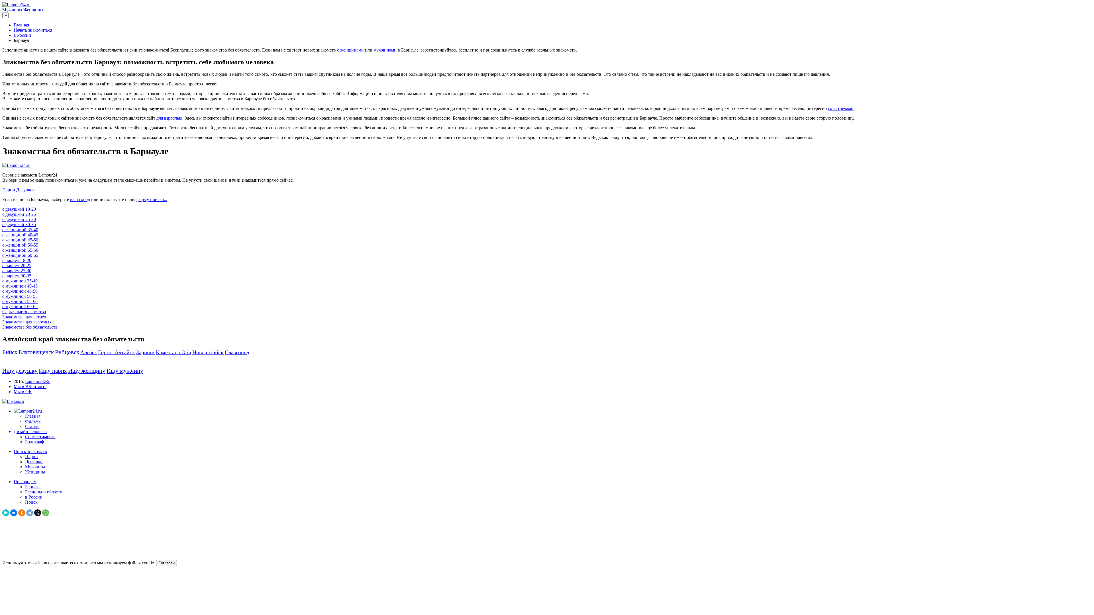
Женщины (33, 9)
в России (22, 35)
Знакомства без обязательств (30, 327)
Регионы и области (43, 491)
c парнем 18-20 (16, 260)
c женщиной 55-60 (20, 250)
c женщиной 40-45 (20, 234)
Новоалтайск (208, 352)
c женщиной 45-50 (20, 239)
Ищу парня (53, 370)
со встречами (841, 108)
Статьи (32, 426)
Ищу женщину (86, 370)
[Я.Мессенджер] (5, 512)
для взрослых (169, 118)
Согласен (166, 563)
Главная (21, 24)
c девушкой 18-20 (19, 209)
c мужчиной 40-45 (20, 286)
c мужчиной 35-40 (20, 280)
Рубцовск (67, 352)
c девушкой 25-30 (19, 219)
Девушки (25, 189)
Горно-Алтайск (116, 352)
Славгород (237, 352)
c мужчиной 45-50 (20, 291)
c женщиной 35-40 (20, 229)
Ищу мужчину (125, 370)
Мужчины (12, 9)
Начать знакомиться (33, 30)
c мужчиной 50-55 (20, 296)
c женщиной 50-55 (20, 245)
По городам (25, 481)
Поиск (31, 502)
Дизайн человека (30, 431)
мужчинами (385, 50)
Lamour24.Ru (37, 381)
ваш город (80, 199)
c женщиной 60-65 (20, 255)
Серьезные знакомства (24, 311)
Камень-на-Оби (173, 352)
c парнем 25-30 (16, 270)
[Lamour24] (28, 411)
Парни (8, 189)
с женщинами (350, 50)
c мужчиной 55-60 (20, 301)
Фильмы (33, 421)
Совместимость (40, 436)
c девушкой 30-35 (19, 224)
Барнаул (32, 486)
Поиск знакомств (30, 451)
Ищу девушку (20, 370)
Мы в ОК (23, 391)
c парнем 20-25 (16, 265)
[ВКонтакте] (13, 512)
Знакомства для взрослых (27, 321)
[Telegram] (29, 512)
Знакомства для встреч (24, 316)
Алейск (88, 352)
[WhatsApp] (45, 512)
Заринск (145, 352)
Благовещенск (36, 352)
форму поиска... (151, 199)
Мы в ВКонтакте (30, 386)
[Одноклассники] (21, 512)
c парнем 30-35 (16, 275)
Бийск (9, 352)
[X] (37, 512)
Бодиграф (34, 441)
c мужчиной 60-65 (20, 306)
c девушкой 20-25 (19, 214)
